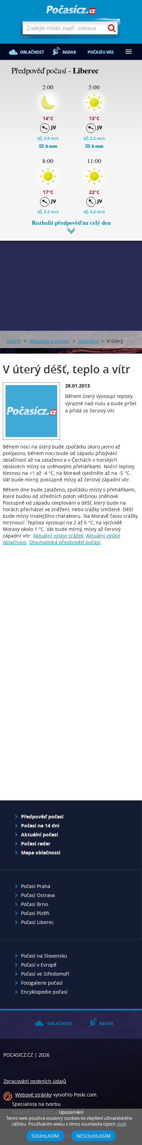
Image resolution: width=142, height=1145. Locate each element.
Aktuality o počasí (49, 341)
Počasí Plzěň (35, 913)
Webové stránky (33, 1094)
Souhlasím (45, 1136)
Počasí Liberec (37, 922)
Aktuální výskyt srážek (58, 535)
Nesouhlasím (94, 1136)
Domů (14, 341)
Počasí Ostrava (38, 895)
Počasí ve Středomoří (45, 973)
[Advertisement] (71, 280)
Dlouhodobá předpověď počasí (64, 542)
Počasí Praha (35, 886)
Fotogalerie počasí (42, 982)
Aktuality (88, 341)
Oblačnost (32, 52)
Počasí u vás (100, 52)
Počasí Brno (34, 904)
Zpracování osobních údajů (34, 1081)
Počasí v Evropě (39, 964)
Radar (69, 52)
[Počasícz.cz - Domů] (71, 10)
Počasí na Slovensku (44, 955)
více (120, 1124)
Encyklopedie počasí (44, 991)
